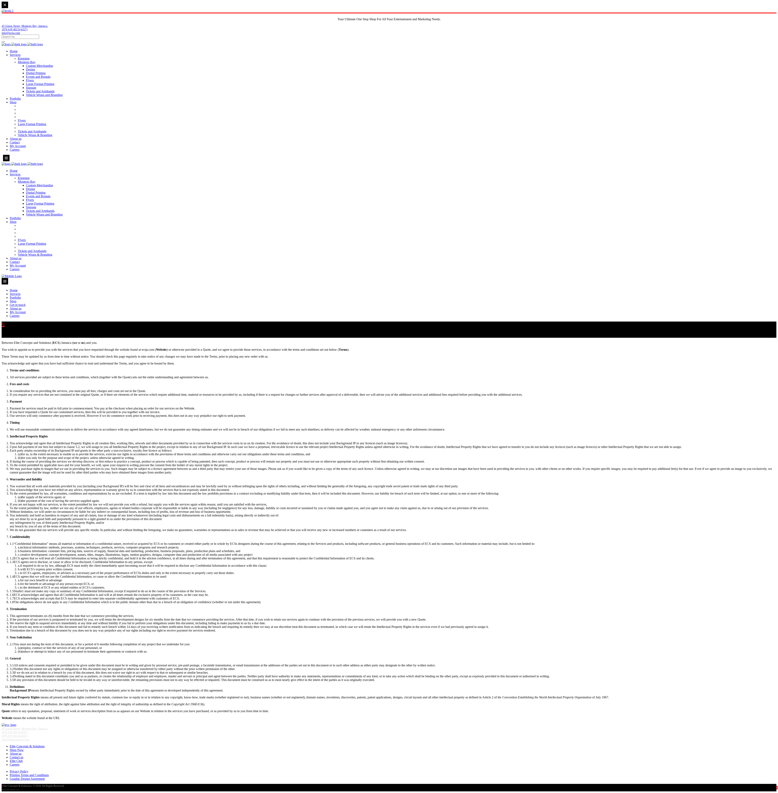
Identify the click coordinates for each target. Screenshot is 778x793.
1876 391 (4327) (15, 735)
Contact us (16, 757)
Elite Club (16, 761)
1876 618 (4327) (15, 29)
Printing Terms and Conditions (29, 775)
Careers (14, 764)
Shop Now (17, 750)
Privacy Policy (19, 771)
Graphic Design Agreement (27, 778)
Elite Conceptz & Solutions (27, 746)
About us (15, 753)
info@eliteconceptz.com (15, 739)
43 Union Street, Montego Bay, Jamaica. (25, 26)
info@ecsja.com (11, 32)
